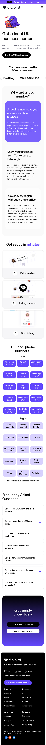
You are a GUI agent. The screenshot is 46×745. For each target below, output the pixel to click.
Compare (7, 693)
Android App (9, 725)
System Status (9, 706)
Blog (23, 693)
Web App (7, 716)
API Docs (25, 702)
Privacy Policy (27, 724)
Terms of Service (28, 720)
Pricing (6, 697)
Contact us (26, 716)
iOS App (7, 721)
